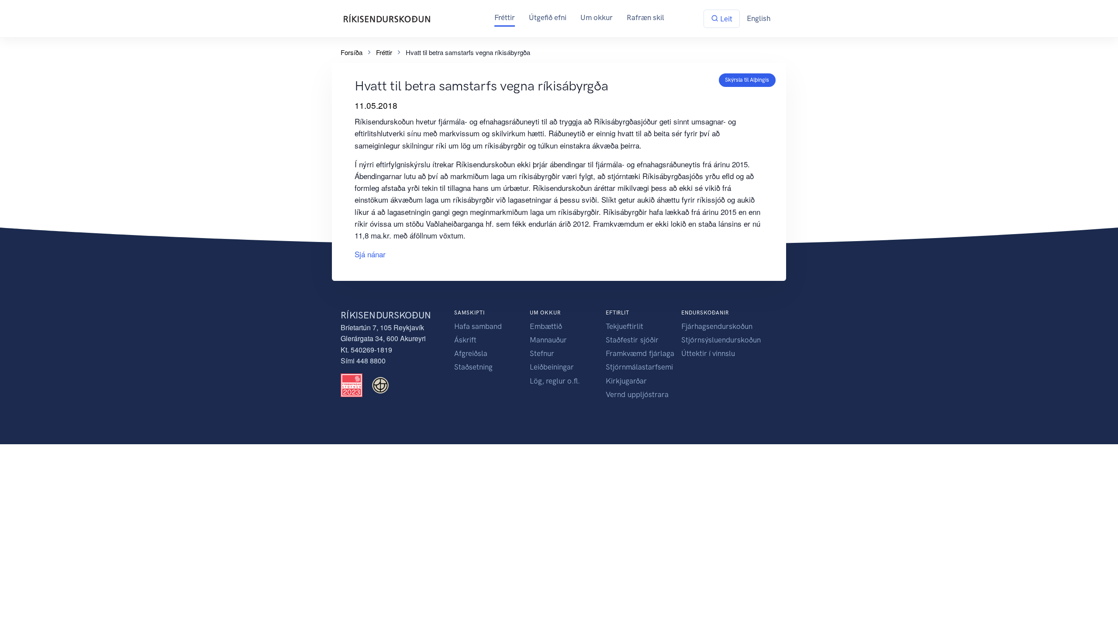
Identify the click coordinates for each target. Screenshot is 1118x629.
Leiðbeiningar (552, 367)
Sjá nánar (370, 254)
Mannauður (548, 339)
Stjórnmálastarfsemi (639, 367)
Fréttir (504, 17)
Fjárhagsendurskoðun (716, 326)
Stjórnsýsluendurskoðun (721, 339)
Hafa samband (478, 326)
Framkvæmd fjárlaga (640, 353)
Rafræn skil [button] (645, 17)
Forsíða (351, 52)
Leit (725, 18)
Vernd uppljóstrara (637, 394)
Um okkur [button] (596, 17)
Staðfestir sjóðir (632, 339)
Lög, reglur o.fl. (555, 381)
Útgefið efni (547, 17)
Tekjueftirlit (624, 326)
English (758, 18)
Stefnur (542, 353)
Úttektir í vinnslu (708, 353)
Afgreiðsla (470, 353)
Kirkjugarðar (626, 381)
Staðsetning (473, 367)
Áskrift (465, 339)
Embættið (546, 326)
